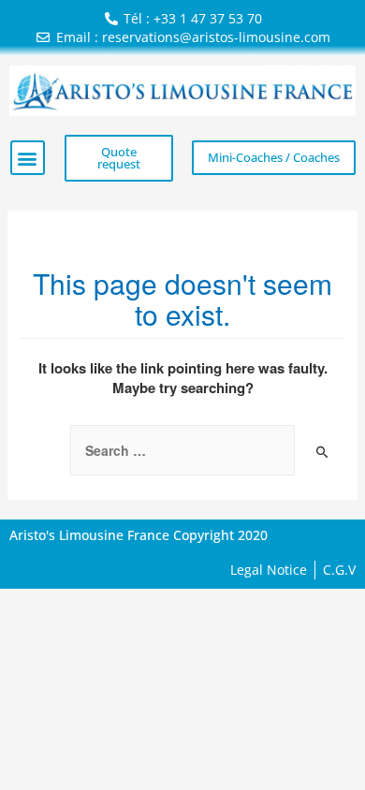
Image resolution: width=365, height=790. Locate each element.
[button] (27, 157)
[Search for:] (182, 450)
